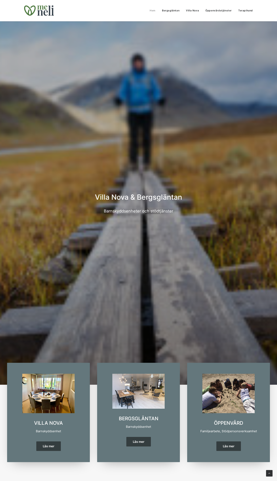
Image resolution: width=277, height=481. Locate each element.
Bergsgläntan (170, 10)
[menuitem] (154, 10)
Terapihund (245, 10)
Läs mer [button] (48, 446)
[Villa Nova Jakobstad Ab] (39, 10)
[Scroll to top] (269, 473)
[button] (48, 393)
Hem (153, 10)
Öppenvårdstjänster (218, 10)
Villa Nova (192, 10)
